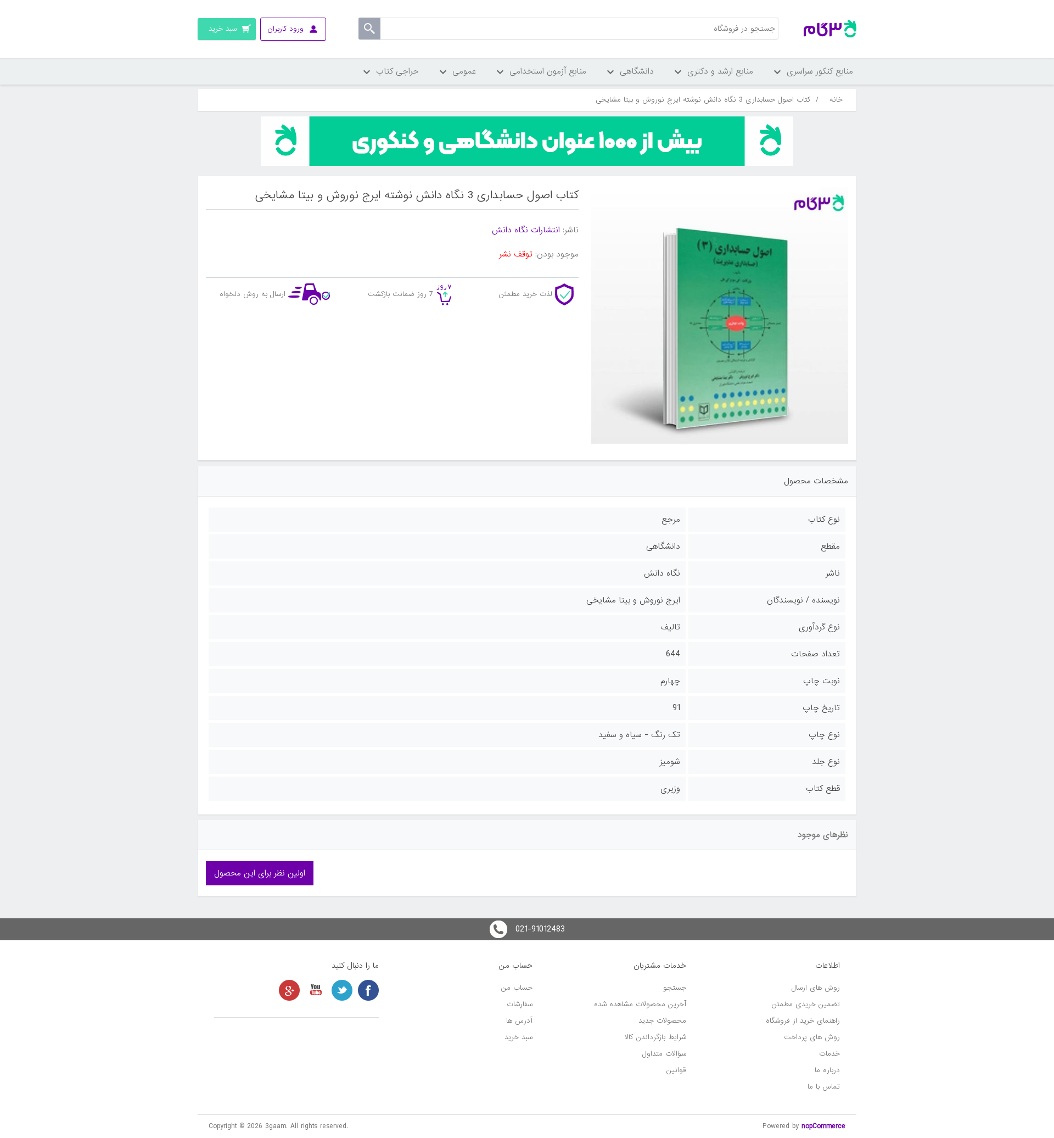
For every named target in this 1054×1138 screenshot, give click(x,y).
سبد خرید (518, 1037)
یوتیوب (315, 990)
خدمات (829, 1053)
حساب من (516, 988)
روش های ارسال (816, 988)
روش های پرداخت (812, 1037)
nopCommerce (823, 1126)
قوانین (676, 1070)
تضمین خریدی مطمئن (806, 1004)
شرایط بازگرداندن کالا (655, 1037)
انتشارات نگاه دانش (526, 230)
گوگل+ (289, 990)
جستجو (674, 988)
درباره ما (827, 1070)
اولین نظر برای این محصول (259, 873)
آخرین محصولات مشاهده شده (640, 1004)
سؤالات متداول (664, 1053)
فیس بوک (368, 990)
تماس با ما (824, 1086)
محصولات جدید (662, 1021)
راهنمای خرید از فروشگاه (803, 1021)
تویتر (342, 990)
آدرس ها (519, 1021)
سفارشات (519, 1004)
